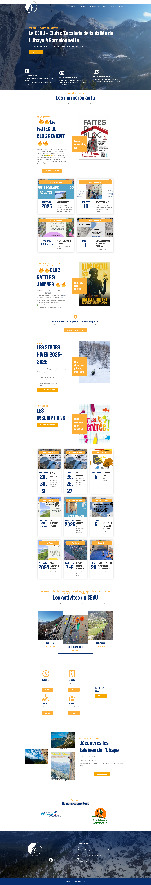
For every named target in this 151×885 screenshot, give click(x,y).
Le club (104, 6)
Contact (121, 6)
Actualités (73, 6)
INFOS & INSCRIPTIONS (56, 182)
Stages (112, 6)
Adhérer (82, 6)
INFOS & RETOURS (102, 452)
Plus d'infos (49, 543)
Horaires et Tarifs (94, 6)
